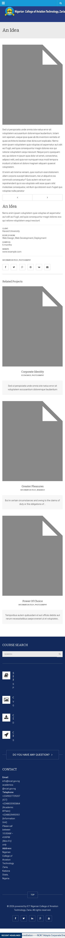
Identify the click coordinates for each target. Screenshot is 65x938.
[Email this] (47, 267)
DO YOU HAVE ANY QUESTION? (32, 754)
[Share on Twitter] (14, 267)
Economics (26, 375)
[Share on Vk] (39, 267)
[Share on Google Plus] (22, 267)
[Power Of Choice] (41, 555)
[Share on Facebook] (5, 267)
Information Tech (10, 260)
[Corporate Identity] (41, 325)
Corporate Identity (32, 371)
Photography (25, 260)
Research (41, 490)
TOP (32, 895)
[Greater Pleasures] (41, 440)
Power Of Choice (32, 601)
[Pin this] (30, 267)
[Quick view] (25, 325)
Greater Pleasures (33, 486)
